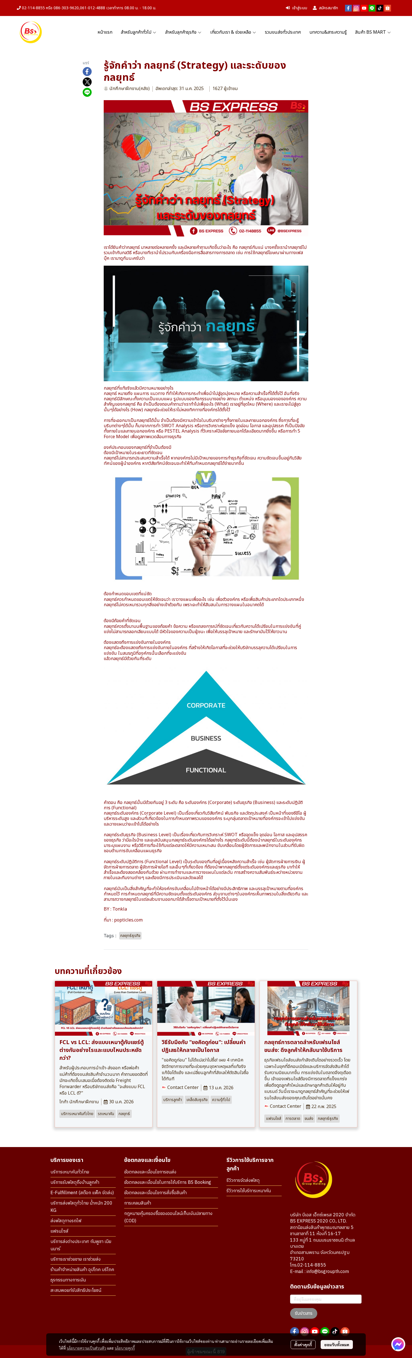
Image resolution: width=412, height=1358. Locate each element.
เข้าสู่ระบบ (299, 8)
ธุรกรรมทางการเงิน (68, 1280)
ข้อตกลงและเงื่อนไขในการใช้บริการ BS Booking (167, 1182)
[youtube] (364, 8)
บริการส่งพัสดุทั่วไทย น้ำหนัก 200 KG (81, 1207)
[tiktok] (379, 8)
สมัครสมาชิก (328, 8)
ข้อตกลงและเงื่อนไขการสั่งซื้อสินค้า (155, 1193)
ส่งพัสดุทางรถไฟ (66, 1221)
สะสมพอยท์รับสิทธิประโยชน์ (75, 1290)
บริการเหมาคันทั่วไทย (69, 1172)
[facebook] (348, 8)
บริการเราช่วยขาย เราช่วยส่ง (75, 1259)
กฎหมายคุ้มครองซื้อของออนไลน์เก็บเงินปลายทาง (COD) (168, 1217)
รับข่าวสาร (304, 1313)
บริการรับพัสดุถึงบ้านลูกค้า (74, 1182)
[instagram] (356, 8)
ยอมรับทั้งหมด (336, 1344)
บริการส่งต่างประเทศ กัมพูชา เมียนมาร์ (80, 1245)
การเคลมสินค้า (137, 1203)
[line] (372, 8)
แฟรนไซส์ (59, 1231)
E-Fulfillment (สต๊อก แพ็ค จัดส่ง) (82, 1193)
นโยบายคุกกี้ (125, 1347)
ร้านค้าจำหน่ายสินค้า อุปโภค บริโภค (82, 1270)
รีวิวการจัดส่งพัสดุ (243, 1180)
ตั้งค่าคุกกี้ (303, 1344)
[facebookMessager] (398, 1344)
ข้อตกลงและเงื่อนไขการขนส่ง (150, 1172)
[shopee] (387, 8)
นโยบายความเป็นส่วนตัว (86, 1347)
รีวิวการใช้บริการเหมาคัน (248, 1191)
